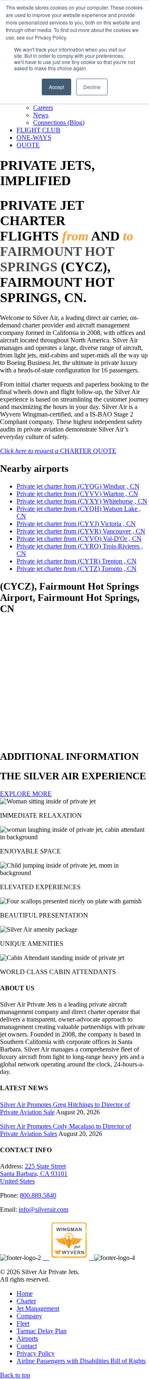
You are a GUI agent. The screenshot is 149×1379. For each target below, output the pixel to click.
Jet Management (38, 1308)
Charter (26, 1301)
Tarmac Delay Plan (42, 1330)
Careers (43, 107)
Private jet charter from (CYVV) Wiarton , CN (77, 493)
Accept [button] (56, 86)
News (40, 115)
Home (25, 1293)
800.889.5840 (38, 1195)
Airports (27, 1338)
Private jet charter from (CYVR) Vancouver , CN (81, 531)
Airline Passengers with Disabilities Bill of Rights (81, 1360)
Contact (27, 1345)
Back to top (15, 1375)
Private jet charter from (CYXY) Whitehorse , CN (82, 501)
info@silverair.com (43, 1209)
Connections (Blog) (58, 122)
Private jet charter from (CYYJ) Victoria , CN (76, 523)
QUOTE (28, 145)
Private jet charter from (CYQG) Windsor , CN (78, 486)
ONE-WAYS (34, 137)
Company (29, 1315)
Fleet (23, 1323)
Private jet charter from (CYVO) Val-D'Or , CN (79, 538)
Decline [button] (92, 86)
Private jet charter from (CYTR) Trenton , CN (77, 561)
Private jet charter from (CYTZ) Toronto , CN (77, 568)
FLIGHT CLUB (38, 130)
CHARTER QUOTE (58, 450)
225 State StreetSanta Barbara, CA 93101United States (33, 1174)
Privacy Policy (36, 1353)
